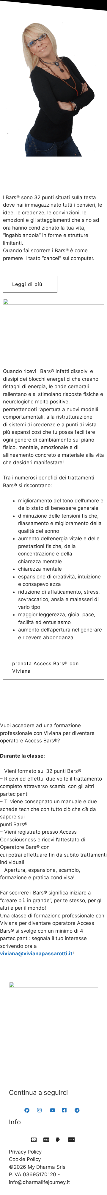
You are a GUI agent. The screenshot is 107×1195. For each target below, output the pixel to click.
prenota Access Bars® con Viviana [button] (45, 667)
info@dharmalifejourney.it (39, 1182)
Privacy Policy (25, 1152)
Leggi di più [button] (27, 284)
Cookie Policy (25, 1159)
